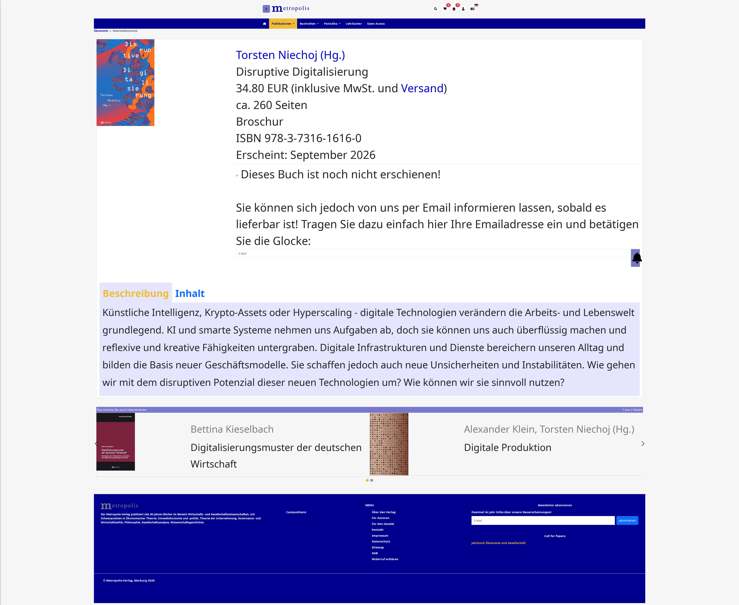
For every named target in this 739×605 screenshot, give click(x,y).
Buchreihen (308, 23)
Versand (422, 88)
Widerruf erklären (385, 559)
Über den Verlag (384, 512)
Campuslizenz (296, 512)
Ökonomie (101, 31)
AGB (375, 553)
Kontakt (378, 529)
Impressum (380, 535)
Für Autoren (380, 518)
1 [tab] (367, 480)
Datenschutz (381, 541)
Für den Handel (383, 524)
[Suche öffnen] (435, 9)
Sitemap (378, 547)
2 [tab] (371, 480)
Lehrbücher (354, 23)
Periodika (331, 23)
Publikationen (282, 23)
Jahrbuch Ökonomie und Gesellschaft (498, 543)
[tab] (135, 293)
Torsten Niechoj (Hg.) (290, 54)
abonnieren (627, 520)
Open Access (376, 23)
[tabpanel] (233, 445)
